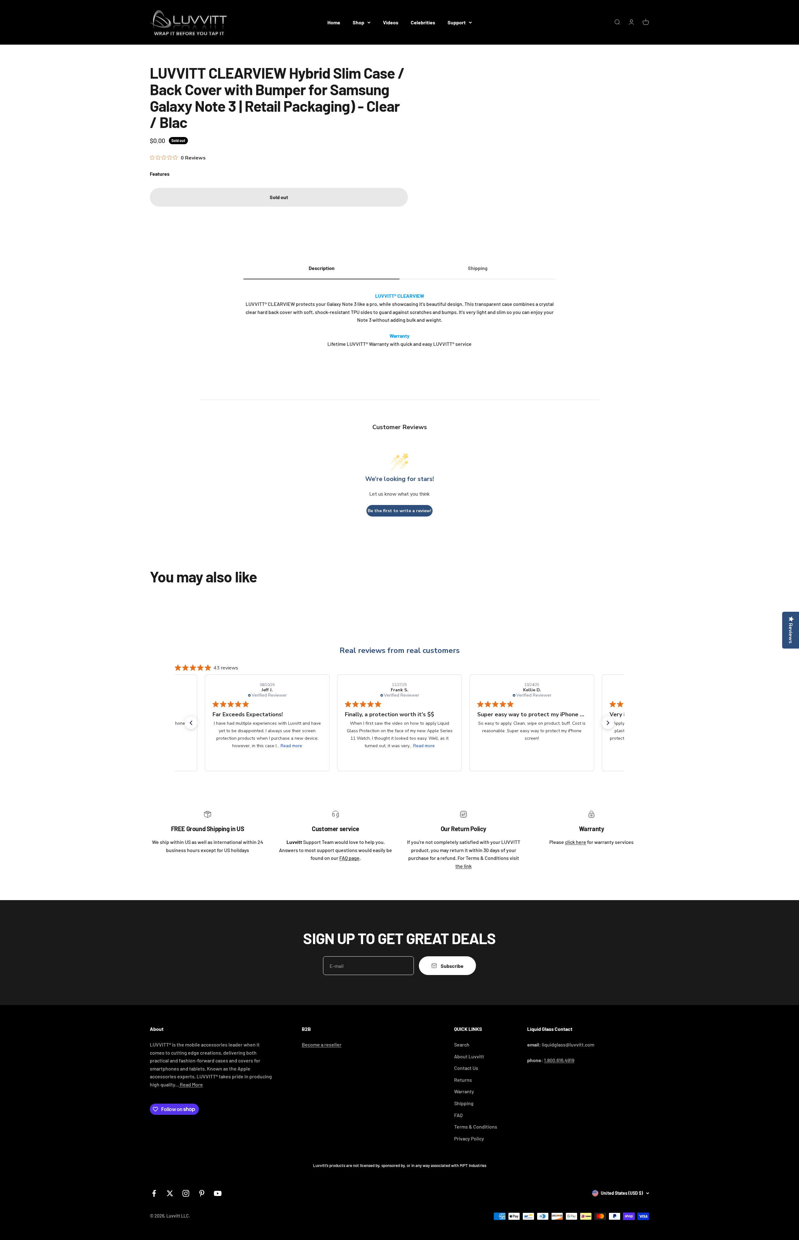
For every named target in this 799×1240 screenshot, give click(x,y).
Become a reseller (321, 1044)
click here (575, 842)
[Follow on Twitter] (170, 1193)
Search (461, 1044)
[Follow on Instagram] (186, 1193)
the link (463, 866)
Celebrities (423, 22)
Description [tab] (322, 268)
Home (333, 22)
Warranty (464, 1091)
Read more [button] (291, 746)
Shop (358, 22)
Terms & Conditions (475, 1127)
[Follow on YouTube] (217, 1193)
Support (457, 22)
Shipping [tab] (478, 268)
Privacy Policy (469, 1138)
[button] (191, 723)
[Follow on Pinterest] (202, 1193)
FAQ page (349, 858)
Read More (191, 1084)
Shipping (463, 1103)
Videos (390, 22)
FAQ (458, 1115)
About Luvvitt (469, 1056)
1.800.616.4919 (559, 1060)
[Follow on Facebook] (154, 1193)
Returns (463, 1080)
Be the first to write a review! (399, 511)
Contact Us (466, 1068)
